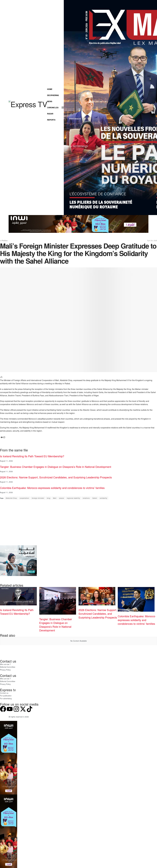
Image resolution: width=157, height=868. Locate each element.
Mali (54, 498)
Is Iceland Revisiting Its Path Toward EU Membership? (32, 456)
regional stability (73, 498)
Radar (50, 113)
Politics (4, 240)
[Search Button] (55, 126)
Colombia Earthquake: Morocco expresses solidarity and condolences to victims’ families (52, 488)
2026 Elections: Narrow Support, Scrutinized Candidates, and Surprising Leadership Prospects (56, 477)
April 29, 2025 (152, 240)
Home (49, 89)
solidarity (103, 498)
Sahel (94, 498)
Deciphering (53, 95)
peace (61, 498)
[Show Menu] (63, 107)
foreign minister (38, 498)
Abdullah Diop (11, 498)
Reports (51, 120)
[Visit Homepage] (28, 107)
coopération (24, 498)
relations (86, 498)
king (48, 498)
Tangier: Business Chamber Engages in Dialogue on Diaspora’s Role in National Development (55, 467)
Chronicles (52, 107)
